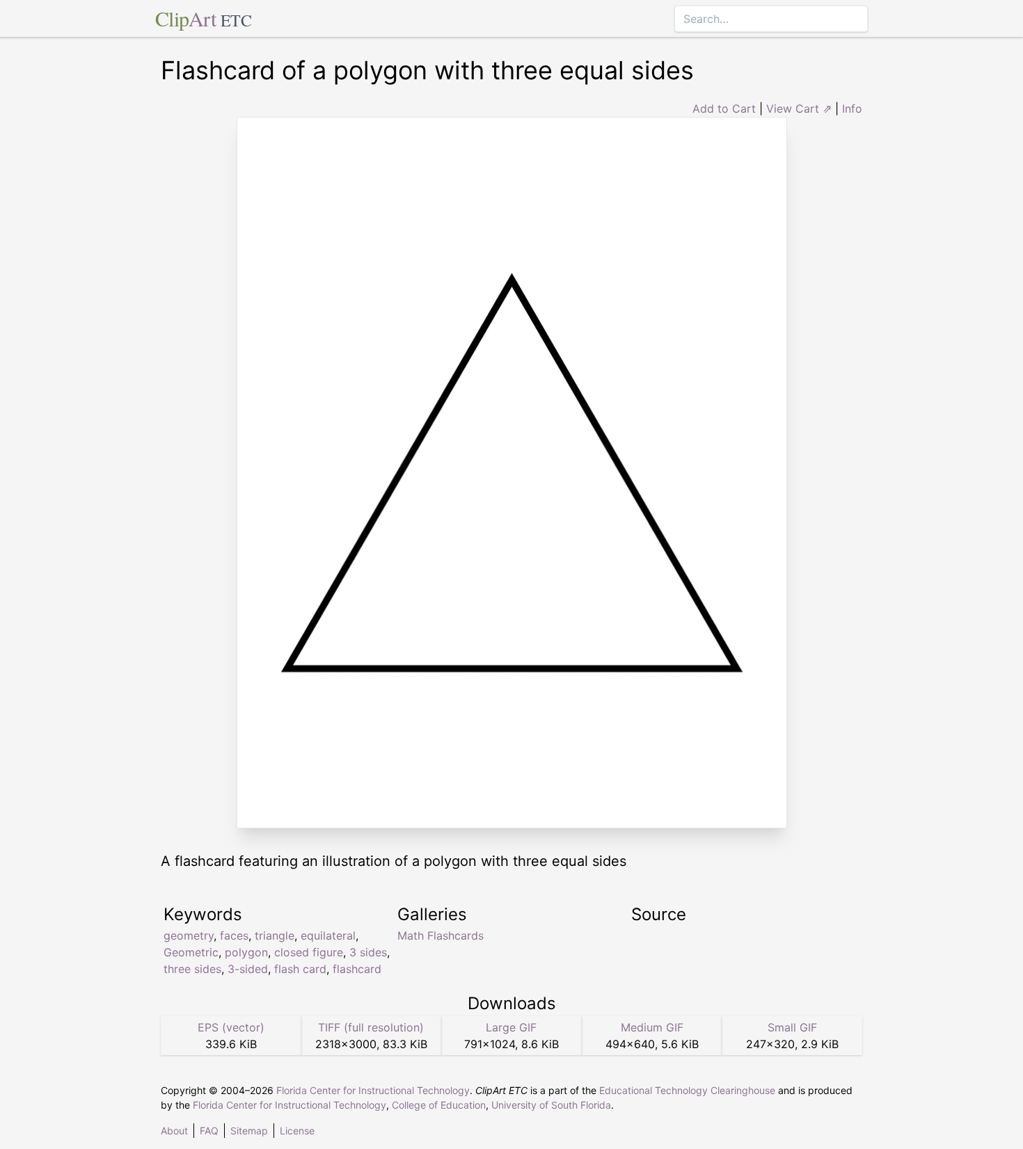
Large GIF (511, 1027)
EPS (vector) (231, 1027)
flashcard (357, 969)
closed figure (308, 952)
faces (234, 935)
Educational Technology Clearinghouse (687, 1090)
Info (852, 108)
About (174, 1130)
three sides (192, 969)
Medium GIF (652, 1027)
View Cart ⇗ (799, 108)
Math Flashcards (440, 935)
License (297, 1130)
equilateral (328, 935)
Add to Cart (724, 108)
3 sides (368, 952)
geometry (189, 935)
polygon (246, 952)
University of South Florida (551, 1105)
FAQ (209, 1130)
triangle (274, 935)
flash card (300, 969)
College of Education (439, 1105)
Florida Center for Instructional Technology (373, 1090)
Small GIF (792, 1027)
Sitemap (249, 1130)
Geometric (191, 952)
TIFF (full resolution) (371, 1027)
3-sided (248, 969)
